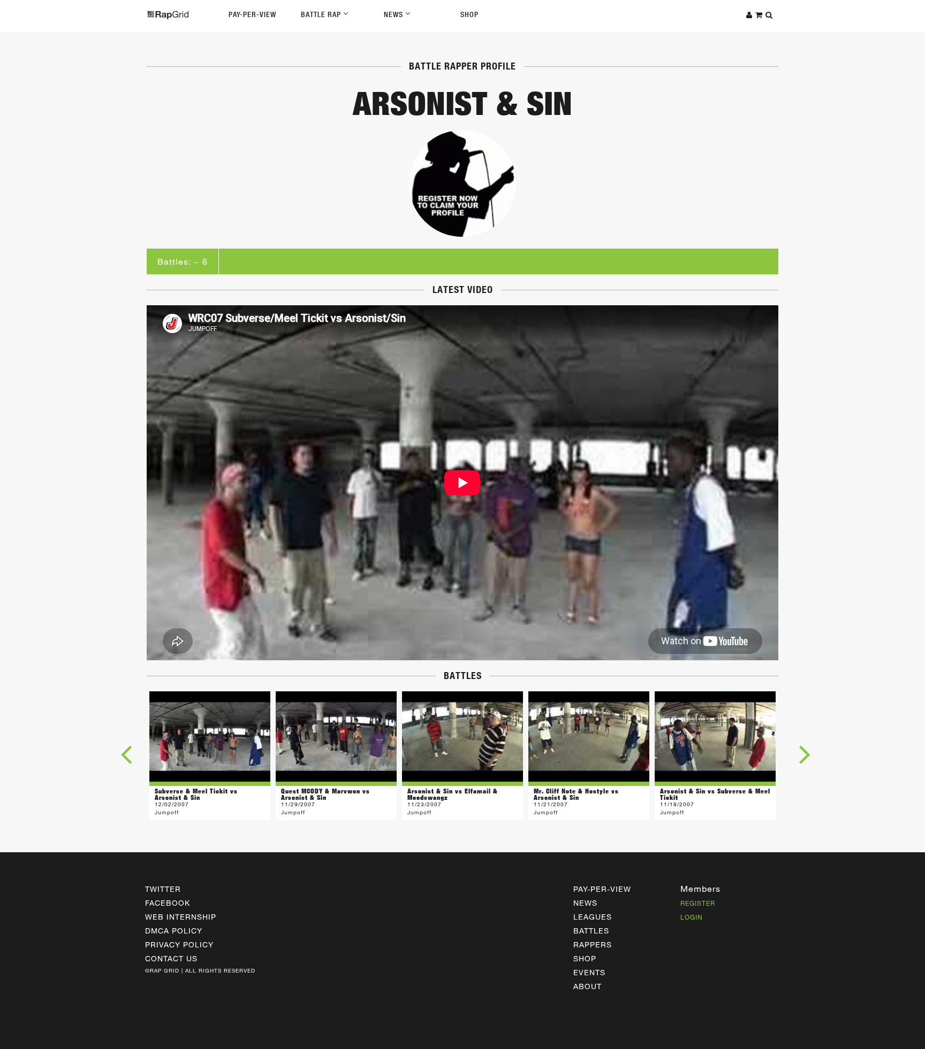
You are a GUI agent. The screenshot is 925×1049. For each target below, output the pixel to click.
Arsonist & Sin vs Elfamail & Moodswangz (452, 794)
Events (589, 972)
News (394, 14)
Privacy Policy (179, 944)
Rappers (592, 944)
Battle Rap (322, 14)
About (587, 986)
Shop (469, 14)
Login (691, 917)
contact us (171, 958)
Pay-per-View (602, 888)
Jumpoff (167, 812)
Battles (591, 930)
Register (697, 903)
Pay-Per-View (252, 14)
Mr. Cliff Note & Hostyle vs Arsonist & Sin (576, 794)
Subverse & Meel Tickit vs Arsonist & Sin (196, 794)
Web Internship (180, 916)
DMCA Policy (173, 930)
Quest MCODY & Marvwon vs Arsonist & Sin (325, 794)
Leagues (592, 916)
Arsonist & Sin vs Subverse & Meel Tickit (715, 794)
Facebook (167, 902)
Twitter (163, 888)
